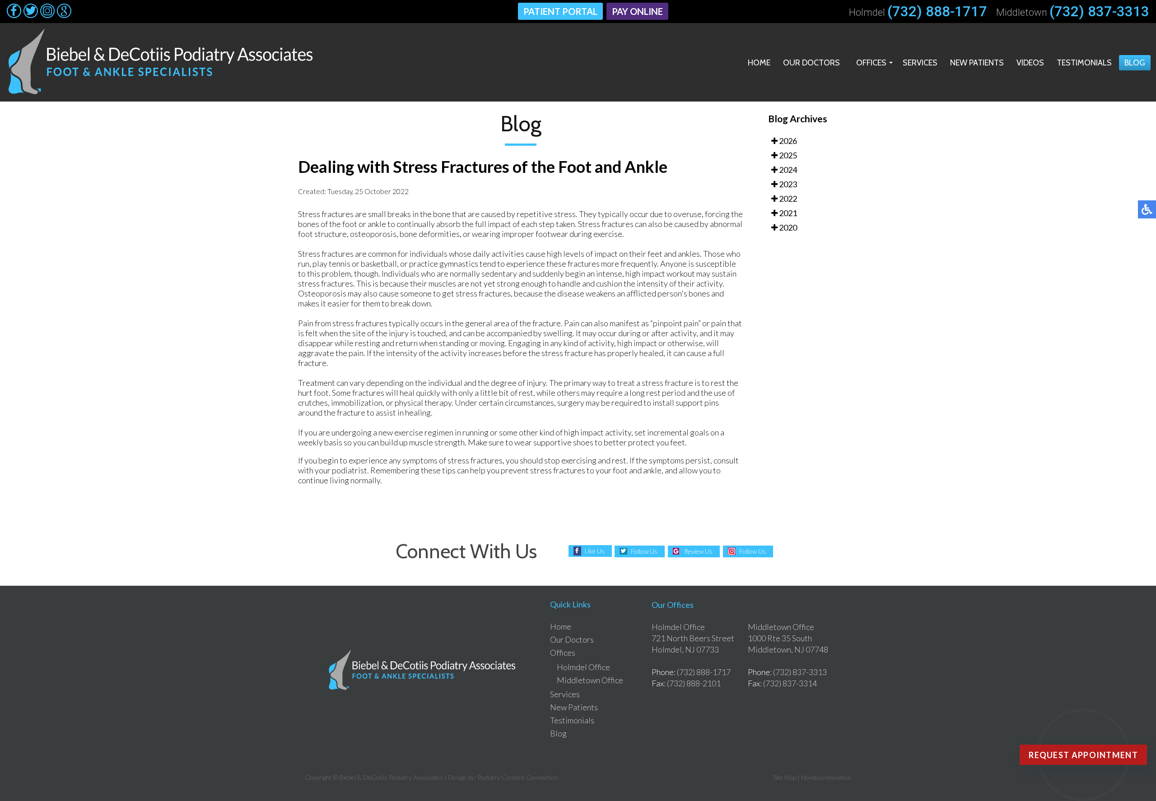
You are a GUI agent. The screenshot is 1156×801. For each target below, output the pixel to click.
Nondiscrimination (826, 777)
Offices (871, 63)
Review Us (698, 551)
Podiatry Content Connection (517, 777)
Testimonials (1084, 63)
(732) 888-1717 (937, 12)
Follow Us (644, 551)
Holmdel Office (583, 667)
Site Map (784, 777)
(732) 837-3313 (1099, 12)
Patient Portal (560, 11)
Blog (1134, 63)
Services (920, 63)
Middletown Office (590, 680)
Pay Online (637, 11)
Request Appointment (1083, 755)
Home (759, 63)
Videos (1030, 63)
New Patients (977, 63)
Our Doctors (811, 63)
